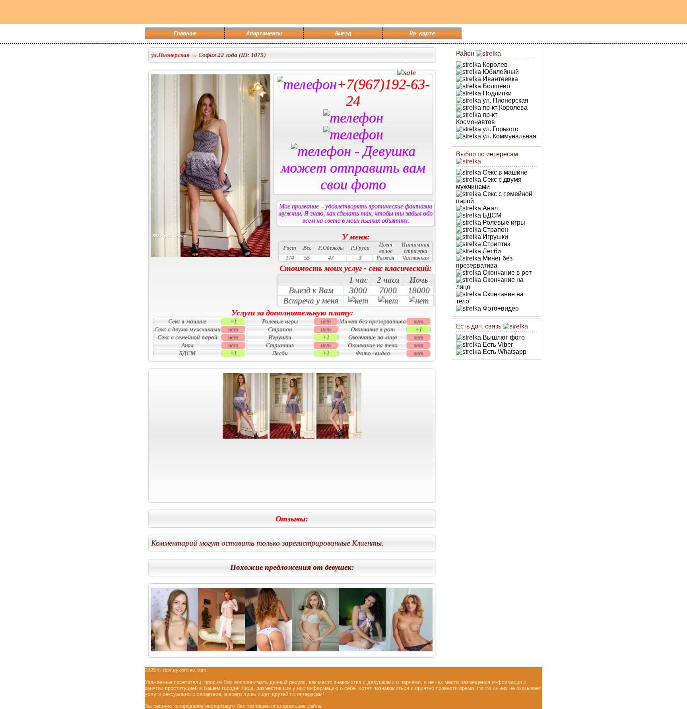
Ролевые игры (503, 222)
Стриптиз (495, 244)
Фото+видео (500, 308)
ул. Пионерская (504, 100)
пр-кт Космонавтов (476, 118)
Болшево (495, 86)
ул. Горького (499, 129)
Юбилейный (500, 71)
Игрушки (494, 236)
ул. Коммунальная (508, 136)
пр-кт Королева (504, 107)
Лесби (491, 251)
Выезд (343, 33)
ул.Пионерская (170, 55)
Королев (494, 64)
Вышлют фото (503, 337)
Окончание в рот (506, 272)
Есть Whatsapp (503, 351)
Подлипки (496, 93)
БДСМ (491, 215)
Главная (184, 33)
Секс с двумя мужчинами (489, 183)
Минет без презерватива (484, 262)
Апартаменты (263, 33)
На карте (422, 33)
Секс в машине (504, 172)
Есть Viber (497, 344)
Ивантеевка (499, 79)
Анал (489, 208)
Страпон (494, 229)
